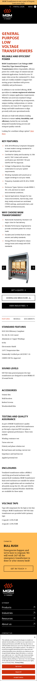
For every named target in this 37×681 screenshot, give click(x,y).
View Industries (17, 305)
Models (17, 319)
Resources (7, 618)
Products (6, 607)
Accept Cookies (18, 677)
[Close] (35, 637)
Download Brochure (17, 298)
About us (6, 624)
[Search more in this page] (10, 7)
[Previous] (4, 268)
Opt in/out (18, 666)
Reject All (18, 672)
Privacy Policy (19, 662)
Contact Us (7, 633)
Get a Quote (17, 290)
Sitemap (5, 603)
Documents (29, 319)
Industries (7, 613)
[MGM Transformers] (7, 14)
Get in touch (17, 568)
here (23, 3)
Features (6, 319)
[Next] (33, 268)
